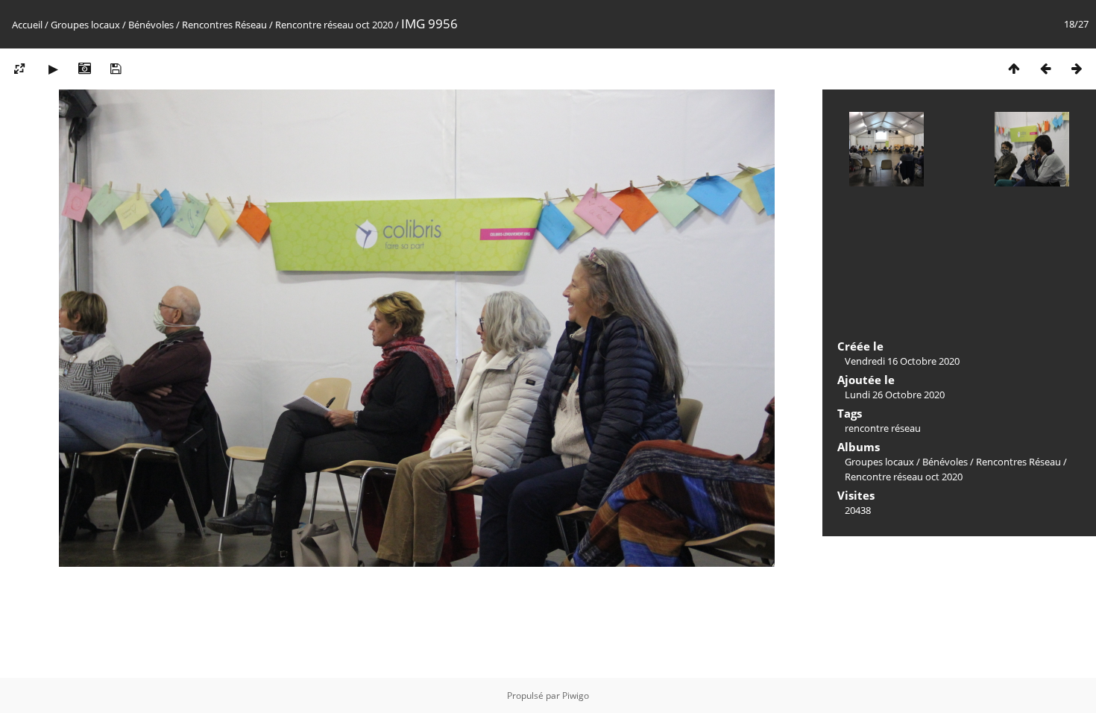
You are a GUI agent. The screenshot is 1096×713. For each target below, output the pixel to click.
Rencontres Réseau (224, 24)
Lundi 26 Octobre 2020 (895, 394)
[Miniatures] (1014, 68)
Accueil (27, 24)
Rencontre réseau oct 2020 (334, 24)
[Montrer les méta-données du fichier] (84, 68)
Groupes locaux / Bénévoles (112, 24)
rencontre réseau (883, 428)
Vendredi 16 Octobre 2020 (902, 361)
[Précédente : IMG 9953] (1045, 68)
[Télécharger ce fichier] (115, 68)
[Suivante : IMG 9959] (1076, 68)
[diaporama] (53, 68)
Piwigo (575, 695)
